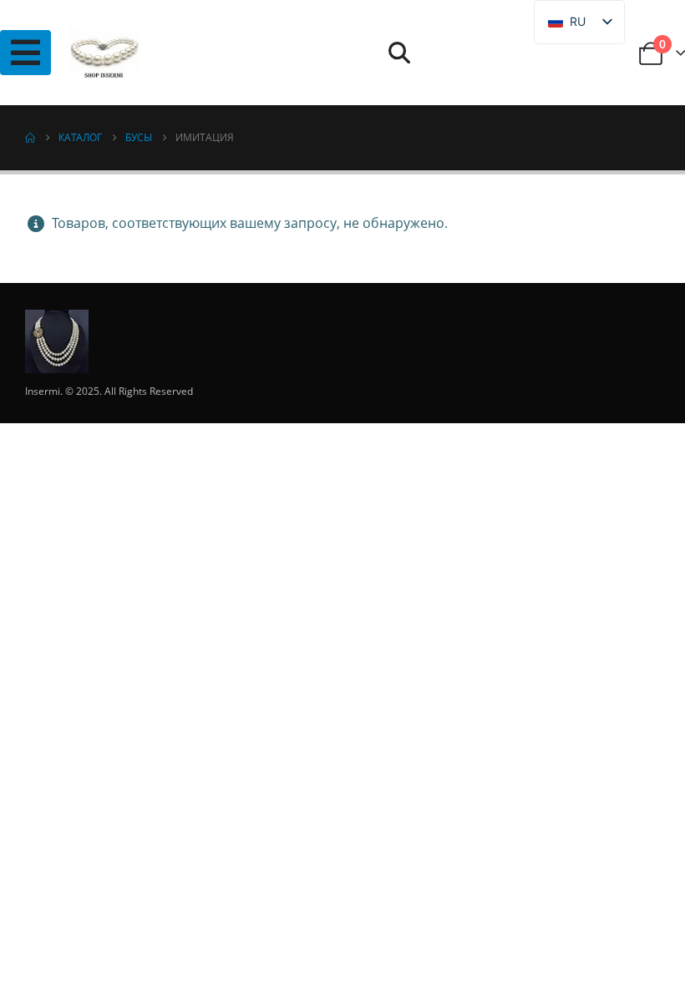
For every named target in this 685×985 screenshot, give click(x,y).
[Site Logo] (104, 52)
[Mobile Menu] (25, 52)
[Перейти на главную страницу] (30, 138)
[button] (399, 52)
